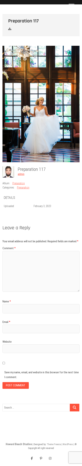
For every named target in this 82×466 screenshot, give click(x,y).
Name (6, 301)
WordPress (68, 444)
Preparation (18, 183)
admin (21, 174)
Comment (9, 248)
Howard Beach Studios (19, 444)
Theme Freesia (54, 444)
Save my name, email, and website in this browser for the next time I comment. (41, 375)
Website (7, 341)
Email (6, 322)
